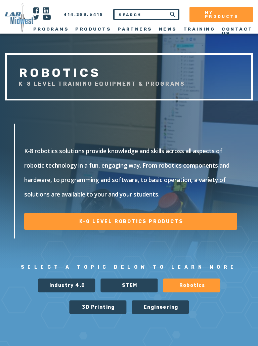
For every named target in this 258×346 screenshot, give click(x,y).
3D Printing (98, 307)
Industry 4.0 (67, 286)
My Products (222, 14)
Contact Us (237, 31)
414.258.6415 (83, 14)
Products (93, 29)
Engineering (161, 307)
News (168, 29)
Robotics (192, 286)
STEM (129, 286)
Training (199, 29)
